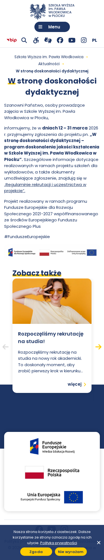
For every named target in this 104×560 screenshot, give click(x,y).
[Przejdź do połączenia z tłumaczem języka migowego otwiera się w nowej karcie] (48, 40)
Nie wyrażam (71, 551)
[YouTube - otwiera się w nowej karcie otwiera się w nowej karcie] (72, 40)
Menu (54, 27)
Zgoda (36, 551)
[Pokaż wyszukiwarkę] (24, 40)
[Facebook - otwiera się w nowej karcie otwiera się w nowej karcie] (60, 40)
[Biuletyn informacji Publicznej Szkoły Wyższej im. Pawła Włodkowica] (11, 40)
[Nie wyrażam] (98, 542)
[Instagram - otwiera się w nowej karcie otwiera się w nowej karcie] (84, 40)
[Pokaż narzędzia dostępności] (36, 40)
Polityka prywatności (58, 543)
